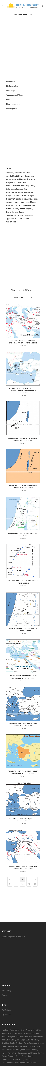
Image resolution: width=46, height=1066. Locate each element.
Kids (22, 202)
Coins (32, 186)
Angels (24, 176)
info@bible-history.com (16, 937)
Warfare (26, 218)
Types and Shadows (14, 218)
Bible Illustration (20, 182)
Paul (33, 205)
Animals (30, 176)
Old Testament (25, 205)
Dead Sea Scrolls (13, 192)
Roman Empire (12, 212)
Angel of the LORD (13, 176)
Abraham (10, 173)
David (26, 189)
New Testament (12, 205)
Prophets (28, 209)
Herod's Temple (28, 196)
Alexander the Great (22, 173)
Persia (8, 209)
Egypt (30, 192)
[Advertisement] (23, 46)
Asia (28, 179)
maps (27, 202)
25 (35, 884)
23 (22, 884)
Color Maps (10, 90)
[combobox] (23, 297)
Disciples (24, 192)
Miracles (33, 202)
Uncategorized (12, 109)
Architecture (21, 179)
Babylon (9, 182)
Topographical (29, 215)
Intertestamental (25, 199)
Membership (11, 81)
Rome (21, 212)
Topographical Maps (14, 95)
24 (29, 884)
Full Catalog (6, 991)
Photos (9, 100)
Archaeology (11, 179)
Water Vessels (11, 222)
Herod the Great (12, 199)
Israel (35, 199)
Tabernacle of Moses (14, 215)
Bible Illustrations (13, 104)
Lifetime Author (12, 86)
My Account (6, 1014)
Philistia (15, 209)
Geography (10, 196)
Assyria (34, 179)
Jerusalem (10, 202)
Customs (19, 189)
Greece (18, 196)
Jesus (17, 202)
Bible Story (25, 186)
